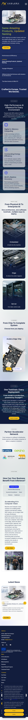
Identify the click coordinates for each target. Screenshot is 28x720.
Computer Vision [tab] (14, 486)
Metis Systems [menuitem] (5, 661)
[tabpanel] (14, 535)
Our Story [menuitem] (3, 675)
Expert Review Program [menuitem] (7, 666)
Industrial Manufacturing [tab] (14, 489)
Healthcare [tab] (17, 495)
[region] (14, 603)
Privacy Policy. (14, 699)
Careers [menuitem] (3, 680)
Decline (14, 714)
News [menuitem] (2, 682)
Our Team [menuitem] (3, 677)
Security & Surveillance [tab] (11, 492)
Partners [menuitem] (3, 664)
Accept (14, 710)
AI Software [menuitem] (4, 659)
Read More (6, 617)
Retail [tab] (20, 492)
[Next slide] (25, 353)
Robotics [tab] (10, 495)
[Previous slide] (3, 353)
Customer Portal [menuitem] (5, 669)
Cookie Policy (7, 699)
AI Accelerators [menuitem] (5, 656)
